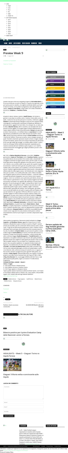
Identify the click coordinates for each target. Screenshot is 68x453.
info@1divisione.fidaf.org (32, 444)
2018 (9, 21)
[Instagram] (21, 2)
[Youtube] (23, 2)
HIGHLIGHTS (6, 349)
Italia (9, 14)
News (10, 43)
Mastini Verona (38, 279)
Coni (9, 8)
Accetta (14, 450)
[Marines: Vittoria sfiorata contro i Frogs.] (55, 240)
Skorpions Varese (17, 281)
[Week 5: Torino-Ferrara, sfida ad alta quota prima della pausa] (55, 199)
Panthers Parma (8, 281)
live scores (17, 43)
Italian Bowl (9, 35)
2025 (9, 33)
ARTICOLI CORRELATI (10, 314)
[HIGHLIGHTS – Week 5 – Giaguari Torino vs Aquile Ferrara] (23, 344)
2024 (9, 31)
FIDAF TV (10, 16)
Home (5, 43)
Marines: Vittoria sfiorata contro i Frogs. (55, 246)
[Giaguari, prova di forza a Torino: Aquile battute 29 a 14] (55, 164)
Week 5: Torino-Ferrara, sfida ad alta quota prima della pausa (54, 207)
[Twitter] (22, 2)
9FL (9, 12)
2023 (9, 29)
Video (40, 43)
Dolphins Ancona (12, 279)
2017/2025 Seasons (11, 17)
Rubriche (34, 43)
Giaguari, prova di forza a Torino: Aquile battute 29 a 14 (54, 171)
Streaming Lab (36, 446)
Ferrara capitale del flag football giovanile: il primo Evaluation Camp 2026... (55, 227)
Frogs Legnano (21, 279)
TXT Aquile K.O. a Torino (53, 189)
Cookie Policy (57, 446)
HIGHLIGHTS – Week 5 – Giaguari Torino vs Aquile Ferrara (55, 134)
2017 (9, 19)
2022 (9, 27)
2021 (9, 25)
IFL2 (9, 10)
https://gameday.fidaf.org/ (10, 276)
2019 (9, 23)
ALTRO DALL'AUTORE (25, 314)
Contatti (43, 446)
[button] (63, 42)
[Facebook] (19, 2)
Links (7, 4)
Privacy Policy (50, 446)
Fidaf (9, 6)
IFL (5, 55)
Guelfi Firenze (30, 279)
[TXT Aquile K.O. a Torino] (55, 183)
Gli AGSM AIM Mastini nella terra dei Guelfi (34, 305)
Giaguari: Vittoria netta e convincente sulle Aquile (55, 153)
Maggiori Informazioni (22, 450)
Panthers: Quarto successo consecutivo (10, 305)
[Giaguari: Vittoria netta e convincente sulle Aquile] (23, 365)
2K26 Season (26, 43)
